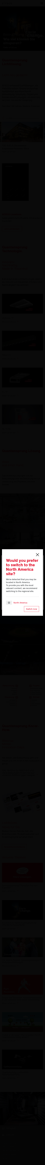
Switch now (31, 608)
